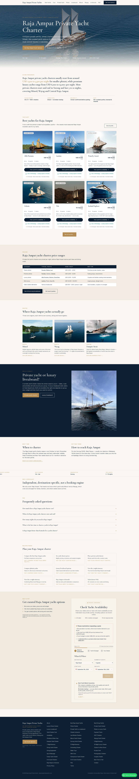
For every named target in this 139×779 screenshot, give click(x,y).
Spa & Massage (51, 753)
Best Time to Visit (98, 759)
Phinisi (67, 2)
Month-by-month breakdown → (33, 460)
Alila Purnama (45, 277)
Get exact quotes (50, 291)
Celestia (53, 273)
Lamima (43, 281)
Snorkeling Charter (75, 747)
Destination (78, 659)
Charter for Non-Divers (100, 747)
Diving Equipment (51, 750)
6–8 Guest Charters (52, 759)
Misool (81, 2)
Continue (108, 676)
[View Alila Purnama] (37, 142)
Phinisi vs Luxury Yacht (100, 729)
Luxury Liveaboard (52, 729)
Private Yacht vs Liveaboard (77, 729)
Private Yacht (60, 2)
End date (97, 666)
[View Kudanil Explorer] (101, 192)
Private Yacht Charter (99, 726)
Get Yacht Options (110, 2)
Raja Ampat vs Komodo (53, 762)
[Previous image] (24, 142)
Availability (49, 735)
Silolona (51, 277)
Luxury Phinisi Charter (52, 726)
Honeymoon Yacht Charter (77, 756)
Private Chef (97, 750)
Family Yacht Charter (52, 756)
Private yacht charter (30, 395)
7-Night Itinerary (51, 744)
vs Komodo (93, 2)
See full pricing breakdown (32, 291)
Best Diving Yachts (99, 723)
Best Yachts (48, 2)
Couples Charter (98, 756)
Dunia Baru (57, 277)
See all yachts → (110, 125)
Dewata (44, 270)
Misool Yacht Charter (75, 738)
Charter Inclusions (75, 732)
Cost (54, 2)
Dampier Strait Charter (52, 741)
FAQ (99, 2)
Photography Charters (100, 753)
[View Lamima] (69, 142)
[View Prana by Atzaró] (101, 142)
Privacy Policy (50, 765)
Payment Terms (98, 732)
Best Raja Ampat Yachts (76, 723)
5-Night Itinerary (98, 741)
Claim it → (81, 696)
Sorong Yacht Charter (76, 741)
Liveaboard (74, 2)
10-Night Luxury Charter (100, 744)
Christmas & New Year (52, 738)
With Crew (73, 753)
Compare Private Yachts (54, 48)
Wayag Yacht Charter (99, 738)
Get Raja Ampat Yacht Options (33, 48)
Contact (96, 762)
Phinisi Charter (74, 726)
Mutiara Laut (49, 270)
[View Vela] (69, 192)
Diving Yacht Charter (52, 747)
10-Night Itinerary (74, 744)
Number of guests (99, 659)
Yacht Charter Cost (52, 732)
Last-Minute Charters (75, 735)
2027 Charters (98, 735)
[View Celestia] (37, 192)
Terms (72, 765)
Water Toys (73, 750)
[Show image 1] (35, 152)
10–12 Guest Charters (75, 759)
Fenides (44, 273)
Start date (77, 666)
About (48, 723)
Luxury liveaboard (47, 395)
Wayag (86, 2)
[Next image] (50, 142)
